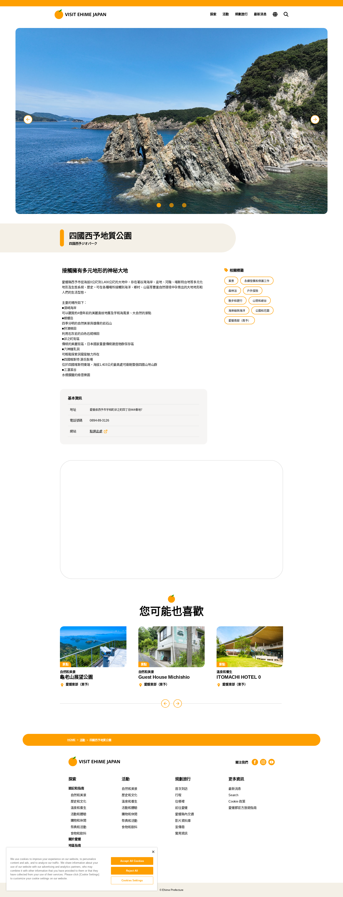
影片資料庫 (183, 820)
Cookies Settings (132, 880)
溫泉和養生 (78, 807)
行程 (178, 795)
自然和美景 (78, 795)
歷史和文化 (78, 801)
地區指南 (74, 845)
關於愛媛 (74, 839)
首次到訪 (181, 788)
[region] (81, 869)
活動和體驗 (78, 814)
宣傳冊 (179, 827)
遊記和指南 (76, 788)
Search (233, 795)
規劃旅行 (241, 14)
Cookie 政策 (236, 801)
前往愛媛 (181, 807)
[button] (159, 205)
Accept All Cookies (132, 860)
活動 (226, 14)
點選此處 (96, 431)
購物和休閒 (78, 820)
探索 (213, 14)
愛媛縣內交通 (184, 814)
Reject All (132, 870)
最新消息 (260, 14)
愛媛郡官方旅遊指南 (242, 807)
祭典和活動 (78, 827)
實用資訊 (181, 833)
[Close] (153, 852)
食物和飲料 (78, 833)
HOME (71, 739)
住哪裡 (179, 801)
